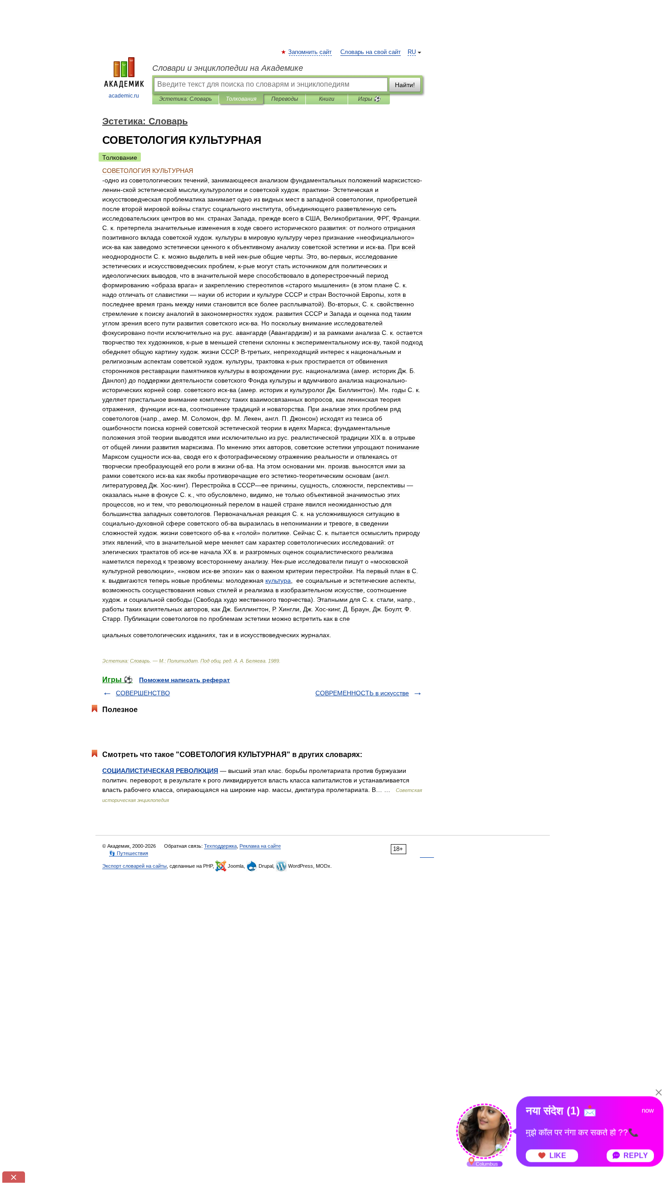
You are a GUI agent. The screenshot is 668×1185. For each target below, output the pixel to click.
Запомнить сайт (310, 52)
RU (412, 52)
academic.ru (124, 96)
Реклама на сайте (260, 846)
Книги (326, 99)
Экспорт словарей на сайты (134, 866)
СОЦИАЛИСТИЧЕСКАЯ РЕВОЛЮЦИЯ (160, 770)
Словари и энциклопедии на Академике (227, 68)
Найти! (405, 85)
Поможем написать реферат (184, 679)
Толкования (241, 99)
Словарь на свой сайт (370, 52)
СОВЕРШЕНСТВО (143, 693)
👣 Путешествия (128, 853)
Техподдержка (220, 846)
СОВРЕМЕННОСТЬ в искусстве (362, 693)
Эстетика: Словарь (185, 99)
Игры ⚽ (369, 99)
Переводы (284, 99)
